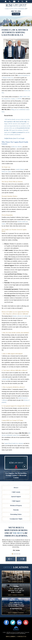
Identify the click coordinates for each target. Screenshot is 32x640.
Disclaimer (10, 636)
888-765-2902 (16, 11)
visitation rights (6, 379)
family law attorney (16, 146)
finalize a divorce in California (21, 316)
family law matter (6, 171)
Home (6, 1)
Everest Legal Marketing (20, 633)
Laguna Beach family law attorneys (13, 443)
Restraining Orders (16, 514)
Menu (26, 1)
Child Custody (16, 492)
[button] (12, 553)
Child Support (16, 501)
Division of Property (16, 505)
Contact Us (21, 636)
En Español (16, 14)
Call (10, 1)
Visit (18, 1)
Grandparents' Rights (16, 519)
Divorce (16, 487)
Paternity (16, 510)
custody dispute (20, 169)
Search (22, 1)
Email (14, 1)
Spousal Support (16, 496)
